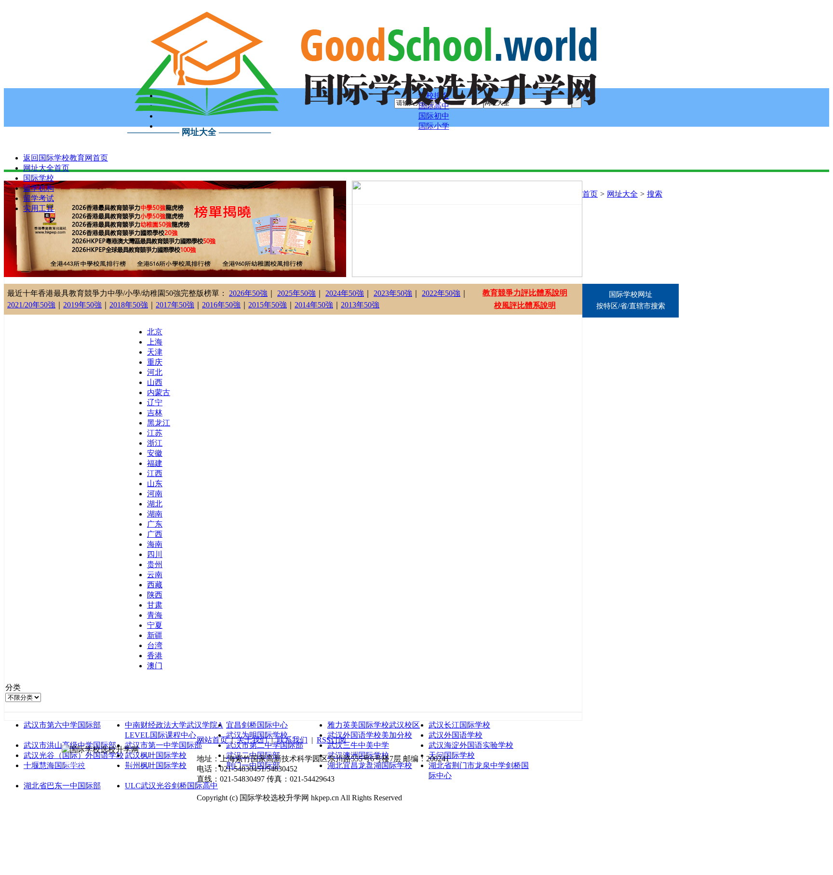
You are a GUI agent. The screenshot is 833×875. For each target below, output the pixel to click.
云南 (154, 574)
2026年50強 (248, 293)
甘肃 (154, 605)
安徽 (154, 453)
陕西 (154, 595)
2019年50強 (82, 305)
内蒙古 (158, 392)
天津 (154, 352)
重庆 (154, 362)
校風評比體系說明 (525, 305)
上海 (154, 342)
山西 (154, 382)
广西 (154, 534)
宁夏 (154, 625)
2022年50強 (441, 293)
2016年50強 (221, 305)
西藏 (154, 585)
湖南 (154, 514)
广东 (154, 524)
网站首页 (212, 740)
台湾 (154, 645)
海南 (154, 544)
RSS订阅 (331, 740)
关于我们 (252, 740)
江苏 (154, 433)
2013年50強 (360, 305)
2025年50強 (296, 293)
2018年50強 (128, 305)
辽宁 (154, 402)
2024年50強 (344, 293)
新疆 (154, 635)
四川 (154, 554)
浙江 (154, 443)
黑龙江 (158, 423)
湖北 (154, 504)
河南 (154, 494)
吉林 (154, 413)
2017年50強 (175, 305)
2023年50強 (393, 293)
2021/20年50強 (31, 305)
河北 (154, 372)
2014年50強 (314, 305)
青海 (154, 615)
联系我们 (292, 740)
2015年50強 (267, 305)
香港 (154, 655)
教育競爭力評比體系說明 (525, 293)
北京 (154, 332)
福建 (154, 463)
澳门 (154, 666)
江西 (154, 473)
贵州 (154, 564)
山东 (154, 483)
